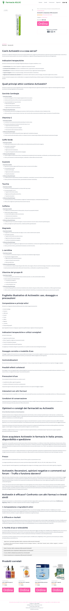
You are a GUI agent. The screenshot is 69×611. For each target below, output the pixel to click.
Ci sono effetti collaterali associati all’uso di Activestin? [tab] (17, 552)
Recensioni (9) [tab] (10, 45)
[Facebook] (63, 2)
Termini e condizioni (22, 602)
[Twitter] (64, 2)
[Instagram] (66, 2)
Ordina (43, 24)
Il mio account (51, 2)
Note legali (29, 602)
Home (38, 8)
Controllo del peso (43, 8)
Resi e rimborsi (51, 602)
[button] (33, 10)
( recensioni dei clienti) (47, 14)
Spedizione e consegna (44, 602)
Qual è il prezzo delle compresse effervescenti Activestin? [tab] (18, 548)
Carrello (45, 2)
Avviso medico (57, 602)
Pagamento (58, 2)
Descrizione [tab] (4, 45)
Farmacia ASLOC (13, 2)
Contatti (33, 602)
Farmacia (40, 2)
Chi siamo (37, 602)
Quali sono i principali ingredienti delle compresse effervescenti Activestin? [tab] (22, 541)
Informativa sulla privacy (13, 602)
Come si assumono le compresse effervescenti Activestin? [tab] (18, 555)
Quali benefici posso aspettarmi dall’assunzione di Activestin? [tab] (18, 550)
